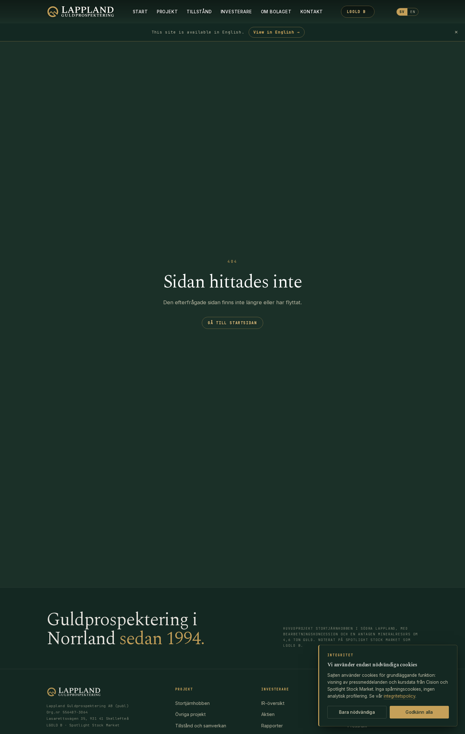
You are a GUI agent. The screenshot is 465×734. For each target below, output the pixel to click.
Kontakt (312, 11)
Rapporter (272, 725)
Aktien (268, 714)
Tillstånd (199, 11)
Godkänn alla (419, 712)
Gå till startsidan (232, 322)
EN (412, 11)
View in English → (276, 32)
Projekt (167, 11)
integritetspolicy (399, 696)
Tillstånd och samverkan (200, 725)
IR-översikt (272, 703)
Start (140, 11)
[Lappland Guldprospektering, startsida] (80, 11)
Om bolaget (276, 11)
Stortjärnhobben (192, 703)
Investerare (236, 11)
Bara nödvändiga (357, 712)
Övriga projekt (190, 714)
